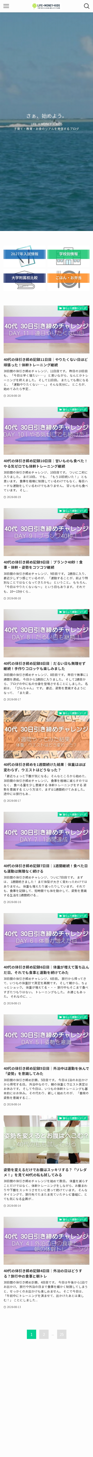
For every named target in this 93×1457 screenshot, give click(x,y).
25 (62, 1334)
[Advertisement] (46, 1400)
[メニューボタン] (6, 6)
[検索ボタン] (87, 6)
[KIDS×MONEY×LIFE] (47, 6)
